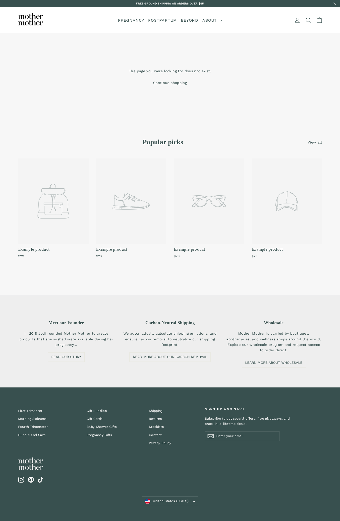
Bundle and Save (32, 435)
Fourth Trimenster (33, 427)
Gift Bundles (97, 411)
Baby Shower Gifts (102, 427)
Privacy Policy (160, 443)
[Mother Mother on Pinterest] (31, 480)
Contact (155, 435)
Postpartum (162, 20)
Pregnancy (131, 20)
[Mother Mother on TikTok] (41, 480)
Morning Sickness (32, 419)
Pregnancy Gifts (99, 435)
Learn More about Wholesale (273, 363)
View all (315, 142)
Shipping (156, 411)
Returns (155, 419)
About (210, 20)
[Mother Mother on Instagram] (21, 480)
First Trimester (30, 411)
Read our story (66, 357)
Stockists (156, 427)
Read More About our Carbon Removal (170, 357)
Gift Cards (95, 419)
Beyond (189, 20)
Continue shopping (170, 83)
